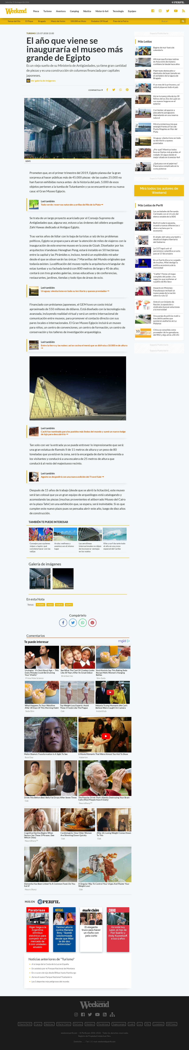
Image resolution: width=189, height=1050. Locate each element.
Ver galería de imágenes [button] (43, 80)
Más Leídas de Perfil (150, 205)
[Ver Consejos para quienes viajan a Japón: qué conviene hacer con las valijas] (41, 529)
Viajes (50, 605)
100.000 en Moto (78, 21)
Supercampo (119, 1024)
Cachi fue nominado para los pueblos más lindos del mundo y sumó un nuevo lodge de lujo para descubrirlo (83, 433)
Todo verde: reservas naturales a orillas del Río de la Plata (71, 204)
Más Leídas (145, 41)
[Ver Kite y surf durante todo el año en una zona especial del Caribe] (114, 529)
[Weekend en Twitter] (90, 1014)
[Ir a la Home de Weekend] (94, 1005)
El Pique (29, 21)
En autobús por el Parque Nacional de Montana (53, 968)
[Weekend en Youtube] (97, 1014)
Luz (139, 1024)
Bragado (42, 21)
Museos (59, 605)
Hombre (90, 1024)
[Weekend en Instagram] (76, 1014)
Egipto (69, 605)
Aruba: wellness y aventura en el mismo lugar (64, 546)
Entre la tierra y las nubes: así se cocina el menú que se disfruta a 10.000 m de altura (84, 345)
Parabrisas (103, 1024)
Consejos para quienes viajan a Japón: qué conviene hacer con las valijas (40, 547)
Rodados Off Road (99, 21)
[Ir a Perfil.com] (177, 2)
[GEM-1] (63, 579)
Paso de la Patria (120, 21)
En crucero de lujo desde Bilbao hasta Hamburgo (54, 972)
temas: (30, 604)
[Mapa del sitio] (112, 1014)
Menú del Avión (58, 21)
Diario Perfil (25, 1024)
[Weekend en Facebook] (83, 1014)
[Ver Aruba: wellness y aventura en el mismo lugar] (65, 529)
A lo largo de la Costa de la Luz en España (50, 964)
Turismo (40, 605)
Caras (38, 1024)
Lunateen (158, 1024)
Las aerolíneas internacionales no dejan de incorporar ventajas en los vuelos (90, 547)
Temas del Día (14, 21)
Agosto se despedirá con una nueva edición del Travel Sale (71, 476)
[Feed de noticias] (105, 1014)
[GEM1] (40, 579)
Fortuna (78, 1024)
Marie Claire (64, 1024)
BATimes (171, 1024)
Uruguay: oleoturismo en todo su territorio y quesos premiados (74, 291)
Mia (148, 1024)
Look (131, 1024)
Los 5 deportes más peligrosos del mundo (50, 981)
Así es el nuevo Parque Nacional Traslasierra (52, 977)
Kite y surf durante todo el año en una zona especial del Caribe (114, 546)
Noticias (49, 1024)
